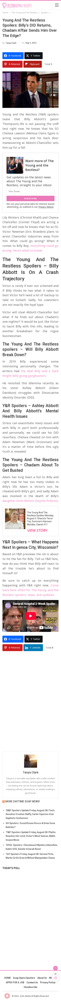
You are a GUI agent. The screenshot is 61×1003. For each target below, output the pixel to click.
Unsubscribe (30, 987)
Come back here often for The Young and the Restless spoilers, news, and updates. (30, 590)
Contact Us (32, 982)
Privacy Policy (47, 982)
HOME (7, 978)
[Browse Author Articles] (30, 761)
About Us (42, 978)
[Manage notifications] (7, 995)
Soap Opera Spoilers (24, 978)
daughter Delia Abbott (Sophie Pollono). (30, 501)
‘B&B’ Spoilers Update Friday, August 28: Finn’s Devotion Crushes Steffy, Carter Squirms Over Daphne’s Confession (30, 814)
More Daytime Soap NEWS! (22, 801)
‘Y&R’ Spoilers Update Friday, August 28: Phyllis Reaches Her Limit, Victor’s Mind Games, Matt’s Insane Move (31, 836)
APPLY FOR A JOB (15, 982)
